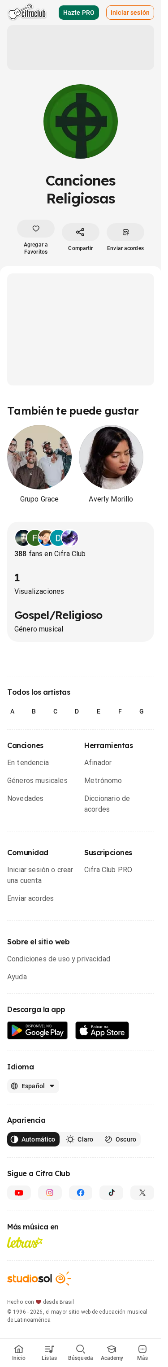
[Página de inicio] (27, 12)
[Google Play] (37, 1030)
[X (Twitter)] (142, 1192)
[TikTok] (111, 1192)
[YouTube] (19, 1192)
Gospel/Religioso (58, 615)
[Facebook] (81, 1192)
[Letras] (25, 1242)
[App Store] (102, 1030)
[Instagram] (50, 1192)
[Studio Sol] (39, 1278)
